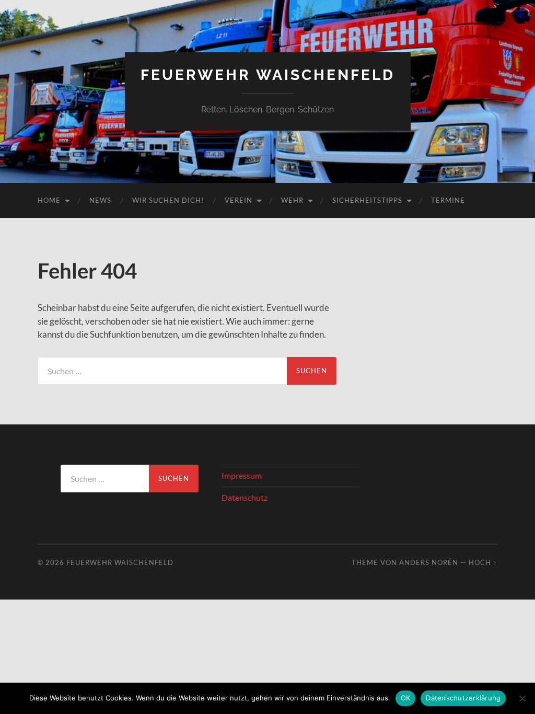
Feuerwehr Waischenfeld (268, 75)
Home (49, 200)
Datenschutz (245, 497)
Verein (238, 200)
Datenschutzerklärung (463, 698)
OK (406, 698)
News (100, 200)
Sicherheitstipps (367, 200)
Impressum (242, 475)
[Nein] (522, 698)
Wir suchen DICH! (168, 200)
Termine (448, 200)
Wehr (292, 200)
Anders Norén (428, 562)
